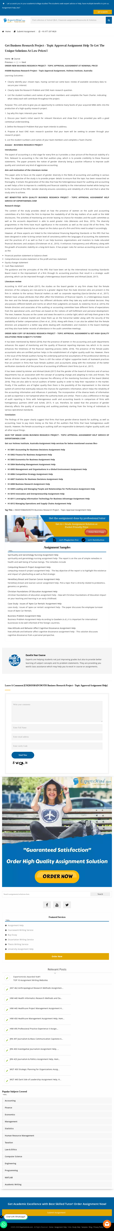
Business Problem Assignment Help (24, 616)
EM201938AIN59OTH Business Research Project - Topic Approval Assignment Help (53, 510)
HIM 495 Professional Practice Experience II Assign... (34, 1028)
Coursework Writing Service (20, 930)
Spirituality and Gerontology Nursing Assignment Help (33, 555)
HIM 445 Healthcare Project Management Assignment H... (36, 1008)
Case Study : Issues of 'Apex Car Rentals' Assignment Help (35, 603)
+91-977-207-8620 (48, 31)
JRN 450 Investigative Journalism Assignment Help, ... (34, 1049)
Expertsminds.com (26, 1227)
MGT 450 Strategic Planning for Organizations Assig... (35, 1069)
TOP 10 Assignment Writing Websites (30, 980)
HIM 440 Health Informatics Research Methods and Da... (36, 998)
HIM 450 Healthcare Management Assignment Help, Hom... (37, 1018)
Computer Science (13, 1156)
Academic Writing (13, 1184)
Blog (90, 1227)
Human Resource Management (19, 1135)
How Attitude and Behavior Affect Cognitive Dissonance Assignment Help (42, 628)
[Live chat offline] (107, 1224)
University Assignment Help (21, 949)
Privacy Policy (98, 1227)
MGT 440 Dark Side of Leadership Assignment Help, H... (35, 1079)
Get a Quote (103, 12)
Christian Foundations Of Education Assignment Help (32, 591)
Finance (8, 1107)
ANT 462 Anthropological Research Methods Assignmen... (36, 988)
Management (11, 1121)
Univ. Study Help (74, 1227)
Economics (10, 1114)
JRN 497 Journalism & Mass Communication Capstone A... (36, 1038)
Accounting (10, 1100)
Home (8, 31)
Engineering (10, 1163)
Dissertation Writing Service (21, 939)
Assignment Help (16, 925)
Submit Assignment (26, 31)
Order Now (57, 956)
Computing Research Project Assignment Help (29, 567)
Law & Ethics (11, 1149)
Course (17, 58)
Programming (11, 1170)
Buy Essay (12, 934)
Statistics (9, 1128)
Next (24, 62)
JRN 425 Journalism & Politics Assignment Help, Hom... (35, 1059)
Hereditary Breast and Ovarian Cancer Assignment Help (34, 579)
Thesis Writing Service (18, 944)
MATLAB (9, 1177)
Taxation (9, 1142)
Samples (85, 1227)
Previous (9, 62)
